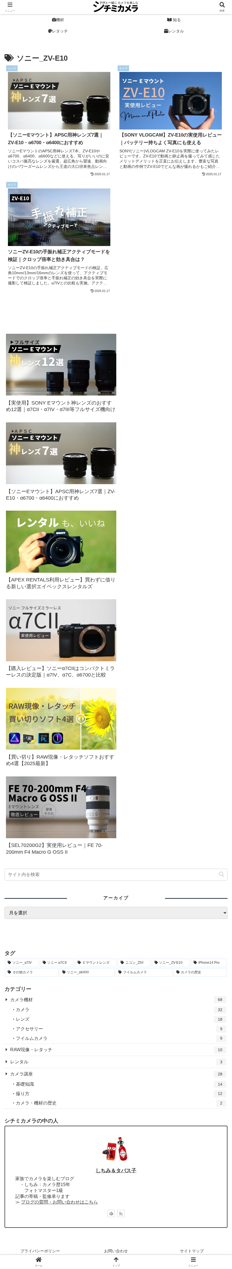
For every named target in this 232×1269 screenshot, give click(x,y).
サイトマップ (192, 1251)
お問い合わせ (116, 1251)
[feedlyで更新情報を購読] (111, 1213)
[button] (221, 874)
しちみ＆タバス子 (116, 1170)
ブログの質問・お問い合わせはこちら (59, 1202)
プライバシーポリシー (40, 1251)
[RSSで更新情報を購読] (120, 1213)
